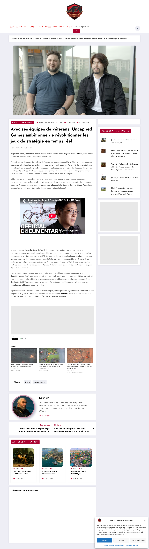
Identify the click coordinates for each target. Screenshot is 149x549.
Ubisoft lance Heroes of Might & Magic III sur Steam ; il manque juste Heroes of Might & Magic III (124, 153)
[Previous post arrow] (11, 428)
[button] (145, 520)
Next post (58, 425)
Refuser (121, 540)
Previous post (45, 425)
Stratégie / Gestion (26, 122)
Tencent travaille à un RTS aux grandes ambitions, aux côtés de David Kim (22, 365)
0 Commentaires (84, 122)
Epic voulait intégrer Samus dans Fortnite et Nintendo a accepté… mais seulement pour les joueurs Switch (72, 430)
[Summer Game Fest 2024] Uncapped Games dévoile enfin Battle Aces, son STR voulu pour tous (79, 366)
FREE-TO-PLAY (58, 27)
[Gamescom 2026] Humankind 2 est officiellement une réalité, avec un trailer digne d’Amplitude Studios (50, 472)
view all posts (44, 416)
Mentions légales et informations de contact (126, 545)
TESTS (69, 27)
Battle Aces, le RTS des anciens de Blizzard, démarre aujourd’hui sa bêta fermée (52, 365)
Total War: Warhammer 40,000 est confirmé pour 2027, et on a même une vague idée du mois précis (22, 472)
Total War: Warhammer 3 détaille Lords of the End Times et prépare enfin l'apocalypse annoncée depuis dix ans (124, 167)
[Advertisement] (52, 320)
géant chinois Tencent (74, 153)
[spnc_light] (137, 28)
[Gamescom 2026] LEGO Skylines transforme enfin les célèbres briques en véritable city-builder (79, 472)
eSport (40, 27)
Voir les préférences (138, 540)
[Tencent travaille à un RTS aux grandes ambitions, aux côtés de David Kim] (24, 355)
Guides (48, 27)
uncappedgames (49, 122)
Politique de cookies (109, 545)
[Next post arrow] (93, 428)
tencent (41, 122)
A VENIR (31, 27)
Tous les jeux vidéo (16, 27)
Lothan (60, 122)
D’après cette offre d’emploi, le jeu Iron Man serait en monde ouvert (34, 430)
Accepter (105, 540)
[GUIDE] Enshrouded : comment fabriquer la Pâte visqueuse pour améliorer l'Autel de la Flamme (122, 191)
